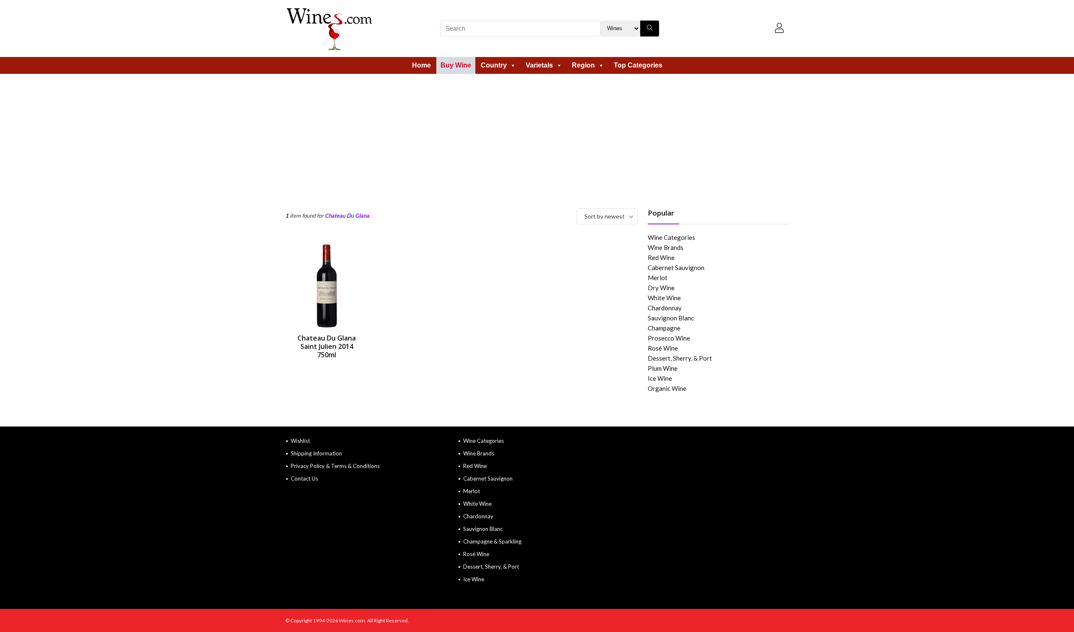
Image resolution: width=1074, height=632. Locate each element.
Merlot (657, 277)
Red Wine (661, 257)
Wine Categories (671, 237)
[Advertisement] (537, 137)
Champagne (664, 328)
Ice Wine (660, 378)
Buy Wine (456, 65)
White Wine (664, 298)
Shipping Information (316, 453)
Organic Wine (667, 388)
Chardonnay (665, 308)
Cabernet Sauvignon (676, 267)
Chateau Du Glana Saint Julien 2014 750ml (326, 346)
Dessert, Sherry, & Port (680, 358)
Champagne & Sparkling (492, 541)
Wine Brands (665, 247)
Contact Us (304, 478)
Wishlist (300, 440)
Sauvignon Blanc (671, 318)
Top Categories (638, 65)
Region (583, 65)
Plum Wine (663, 368)
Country (494, 65)
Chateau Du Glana (347, 215)
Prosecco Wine (669, 338)
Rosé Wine (663, 348)
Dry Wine (661, 287)
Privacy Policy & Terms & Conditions (335, 466)
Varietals (539, 65)
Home (421, 65)
